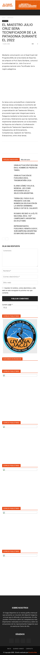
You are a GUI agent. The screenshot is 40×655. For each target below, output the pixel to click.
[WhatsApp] (19, 49)
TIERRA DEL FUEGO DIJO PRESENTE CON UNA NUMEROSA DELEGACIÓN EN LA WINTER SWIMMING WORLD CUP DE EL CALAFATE (26, 203)
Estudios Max (32, 652)
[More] (24, 49)
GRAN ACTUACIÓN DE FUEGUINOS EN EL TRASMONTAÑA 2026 (22, 177)
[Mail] (23, 641)
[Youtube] (29, 641)
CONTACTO (29, 649)
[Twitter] (9, 49)
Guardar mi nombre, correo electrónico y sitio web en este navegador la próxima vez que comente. (19, 290)
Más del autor (25, 160)
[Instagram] (17, 641)
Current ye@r (7, 305)
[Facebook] (4, 49)
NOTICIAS (10, 18)
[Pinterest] (14, 49)
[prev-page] (3, 239)
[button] (3, 12)
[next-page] (7, 239)
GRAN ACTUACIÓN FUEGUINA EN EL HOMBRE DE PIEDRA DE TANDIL (26, 167)
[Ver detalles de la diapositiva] (20, 443)
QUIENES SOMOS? (18, 649)
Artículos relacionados (10, 160)
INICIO (9, 649)
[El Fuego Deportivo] (20, 5)
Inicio (3, 18)
